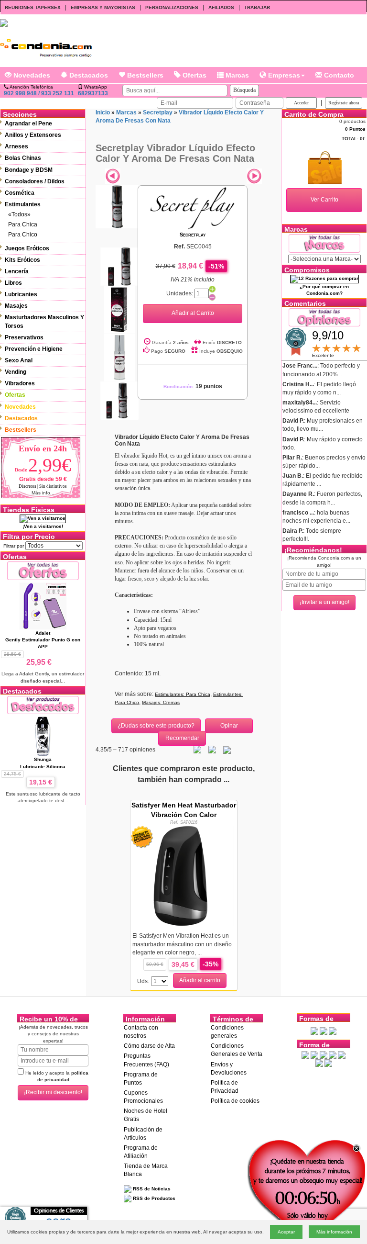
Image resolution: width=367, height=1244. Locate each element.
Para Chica (22, 224)
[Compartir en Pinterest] (227, 749)
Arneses (16, 146)
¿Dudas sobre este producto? (156, 725)
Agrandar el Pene (28, 123)
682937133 (93, 93)
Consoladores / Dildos (35, 181)
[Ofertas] (43, 570)
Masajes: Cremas (161, 702)
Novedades (30, 75)
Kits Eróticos (22, 260)
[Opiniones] (324, 317)
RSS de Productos (153, 1198)
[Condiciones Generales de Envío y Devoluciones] (314, 1030)
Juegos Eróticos (27, 248)
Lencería (17, 271)
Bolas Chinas (23, 158)
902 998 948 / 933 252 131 (39, 93)
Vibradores (20, 383)
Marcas (236, 75)
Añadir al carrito (199, 980)
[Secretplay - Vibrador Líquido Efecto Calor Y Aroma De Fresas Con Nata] (117, 206)
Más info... (43, 492)
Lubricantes (21, 294)
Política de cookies (235, 1101)
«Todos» (19, 214)
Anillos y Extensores (33, 135)
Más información (334, 1231)
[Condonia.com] (46, 45)
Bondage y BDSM (29, 170)
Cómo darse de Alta (149, 1045)
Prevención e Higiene (34, 349)
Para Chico (22, 234)
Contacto (338, 75)
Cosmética (19, 193)
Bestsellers (144, 75)
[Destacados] (43, 704)
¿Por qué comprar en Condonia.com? (324, 290)
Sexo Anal (18, 360)
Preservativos (24, 337)
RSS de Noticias (151, 1188)
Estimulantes (23, 204)
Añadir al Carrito (193, 313)
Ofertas (193, 75)
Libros (13, 283)
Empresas (283, 75)
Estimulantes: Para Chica (182, 694)
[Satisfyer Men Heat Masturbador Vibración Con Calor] (183, 875)
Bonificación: (192, 386)
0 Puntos (355, 129)
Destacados (87, 75)
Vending (15, 372)
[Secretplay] (193, 208)
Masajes (16, 306)
